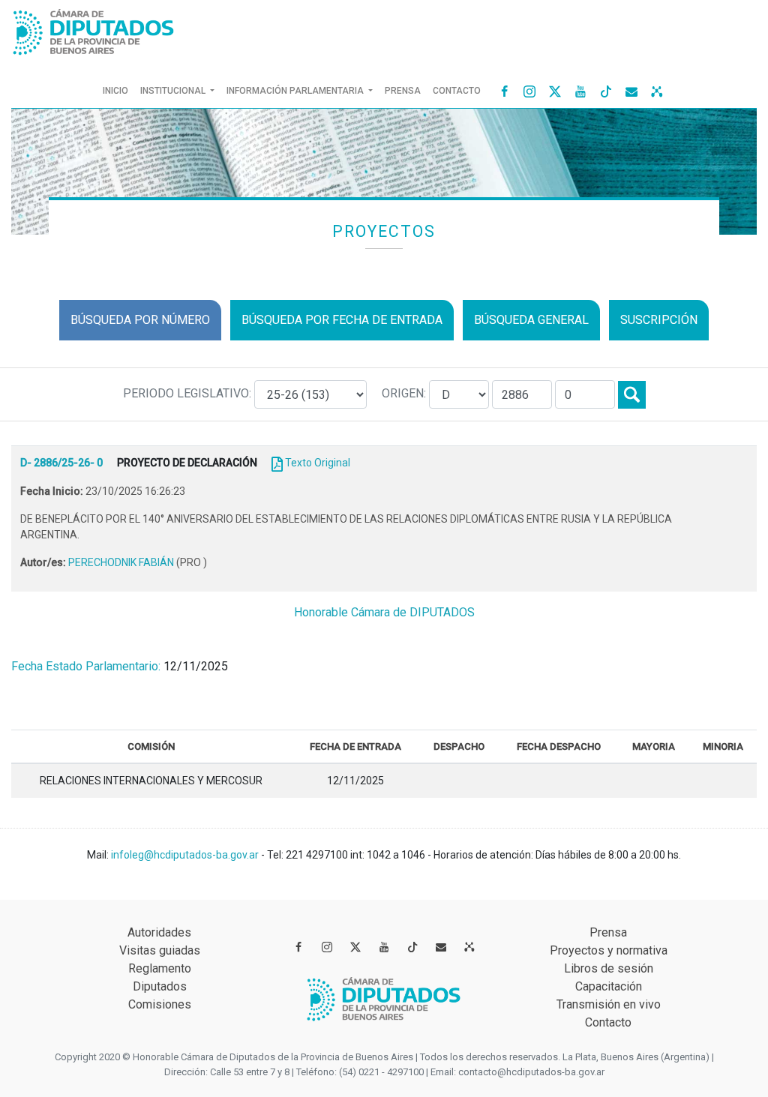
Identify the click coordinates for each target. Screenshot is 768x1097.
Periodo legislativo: (188, 393)
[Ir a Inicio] (93, 29)
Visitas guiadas (159, 950)
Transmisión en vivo (608, 1004)
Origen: (405, 393)
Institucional (174, 90)
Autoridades (159, 932)
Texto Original (317, 463)
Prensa (403, 90)
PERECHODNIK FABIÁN (122, 562)
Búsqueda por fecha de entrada (342, 320)
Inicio (118, 90)
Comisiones (159, 1004)
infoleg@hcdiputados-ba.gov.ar (186, 855)
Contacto (457, 90)
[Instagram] (529, 90)
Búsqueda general (531, 320)
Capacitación (608, 986)
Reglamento (159, 968)
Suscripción (659, 320)
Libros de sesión (608, 968)
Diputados (160, 986)
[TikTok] (606, 90)
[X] (555, 90)
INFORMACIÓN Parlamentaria (296, 90)
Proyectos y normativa (609, 950)
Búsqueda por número (140, 320)
